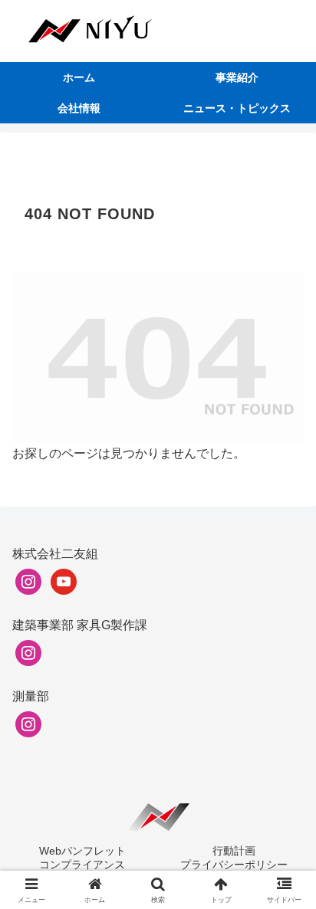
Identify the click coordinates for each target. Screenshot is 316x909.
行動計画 (233, 850)
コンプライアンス (82, 864)
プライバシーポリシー (234, 864)
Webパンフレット (82, 850)
